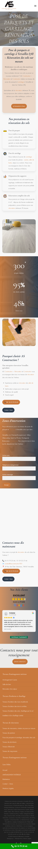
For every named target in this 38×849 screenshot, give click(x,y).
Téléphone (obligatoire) (10, 465)
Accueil (5, 770)
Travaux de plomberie (9, 742)
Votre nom (6, 455)
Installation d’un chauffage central (13, 715)
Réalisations (6, 779)
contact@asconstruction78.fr (13, 564)
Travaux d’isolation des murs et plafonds (15, 702)
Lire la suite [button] (7, 629)
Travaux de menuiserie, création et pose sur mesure (19, 728)
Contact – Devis (8, 784)
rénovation (18, 90)
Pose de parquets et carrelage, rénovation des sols (19, 737)
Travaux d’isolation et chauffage (14, 696)
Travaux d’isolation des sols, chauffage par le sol (18, 711)
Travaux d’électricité (9, 747)
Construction (26, 76)
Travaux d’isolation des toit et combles (15, 706)
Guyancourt (14, 441)
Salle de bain (7, 684)
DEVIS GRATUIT (20, 662)
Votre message (7, 474)
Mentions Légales (8, 788)
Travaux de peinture (9, 733)
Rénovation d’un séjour (10, 689)
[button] (35, 6)
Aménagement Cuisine (10, 680)
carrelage (21, 82)
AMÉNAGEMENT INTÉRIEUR (12, 775)
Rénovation (7, 79)
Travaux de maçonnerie (10, 751)
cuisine (26, 160)
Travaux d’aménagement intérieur (15, 674)
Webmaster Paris (18, 838)
